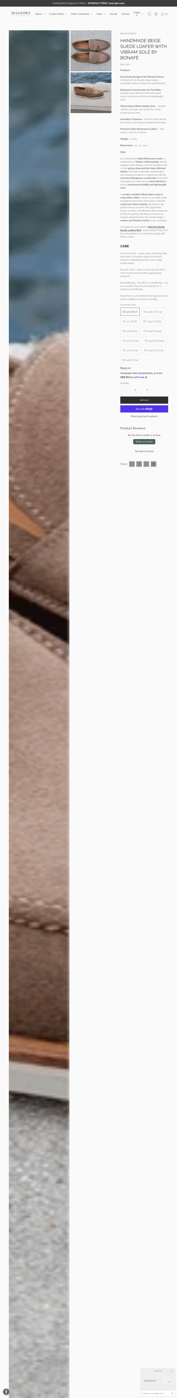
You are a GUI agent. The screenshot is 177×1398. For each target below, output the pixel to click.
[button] (6, 1391)
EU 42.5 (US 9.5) (153, 331)
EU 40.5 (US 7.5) (153, 311)
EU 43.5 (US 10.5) (154, 340)
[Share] (132, 464)
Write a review (144, 441)
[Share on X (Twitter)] (146, 464)
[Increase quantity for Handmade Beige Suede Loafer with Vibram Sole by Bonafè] (147, 389)
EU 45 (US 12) (130, 359)
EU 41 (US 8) (130, 321)
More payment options (144, 416)
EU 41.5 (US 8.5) (152, 321)
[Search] (149, 14)
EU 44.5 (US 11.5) (153, 350)
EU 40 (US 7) (130, 311)
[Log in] (156, 14)
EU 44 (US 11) (130, 350)
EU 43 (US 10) (130, 340)
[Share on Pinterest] (153, 464)
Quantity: (124, 383)
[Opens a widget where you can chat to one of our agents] (158, 1382)
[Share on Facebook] (139, 464)
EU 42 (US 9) (130, 331)
